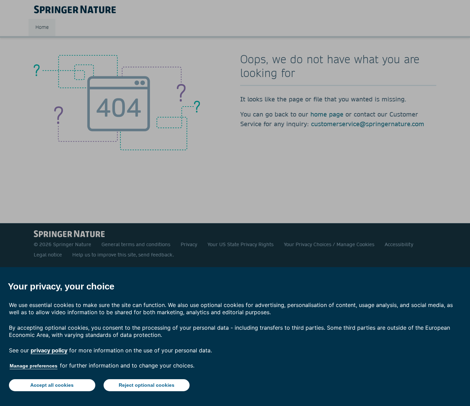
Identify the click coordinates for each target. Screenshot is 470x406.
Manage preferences (33, 366)
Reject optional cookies (146, 385)
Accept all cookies (52, 385)
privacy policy (49, 350)
